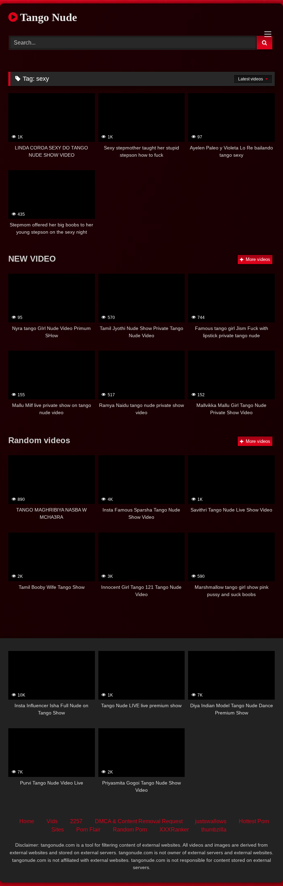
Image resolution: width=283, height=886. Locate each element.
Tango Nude (47, 17)
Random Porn (130, 830)
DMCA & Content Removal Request (139, 821)
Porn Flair (88, 830)
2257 (76, 821)
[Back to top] (261, 865)
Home (26, 821)
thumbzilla (213, 830)
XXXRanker (174, 830)
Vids (52, 821)
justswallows (210, 821)
